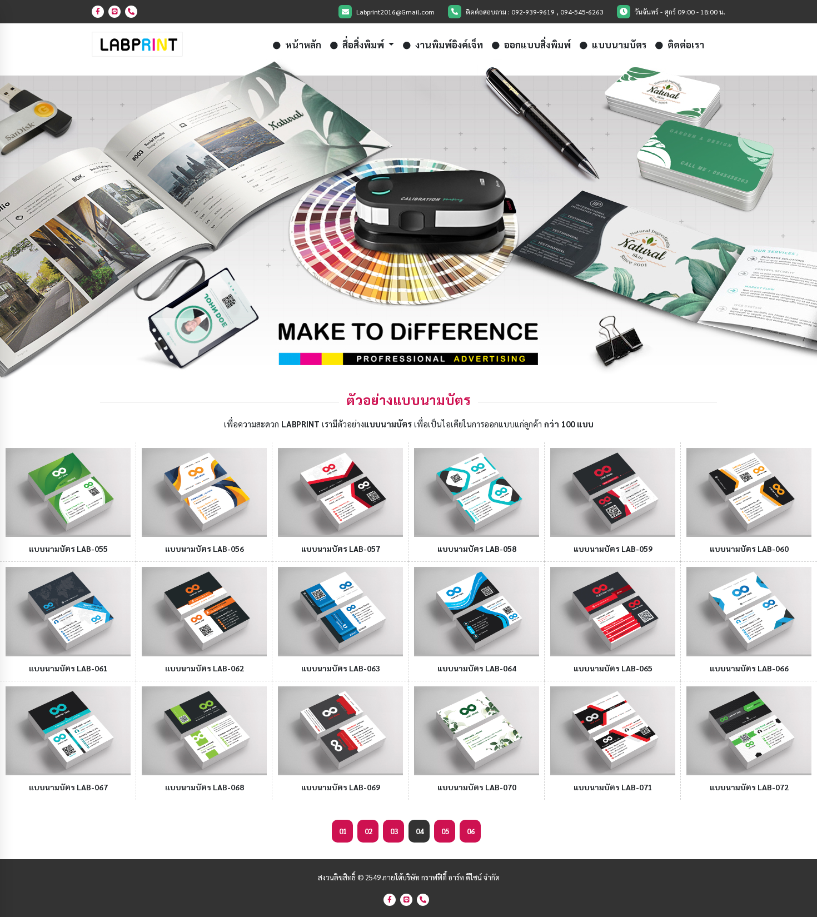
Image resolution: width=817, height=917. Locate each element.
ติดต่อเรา (684, 44)
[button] (61, 220)
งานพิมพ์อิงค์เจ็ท (448, 44)
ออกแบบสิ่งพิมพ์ (536, 44)
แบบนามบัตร (618, 44)
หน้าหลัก (302, 44)
